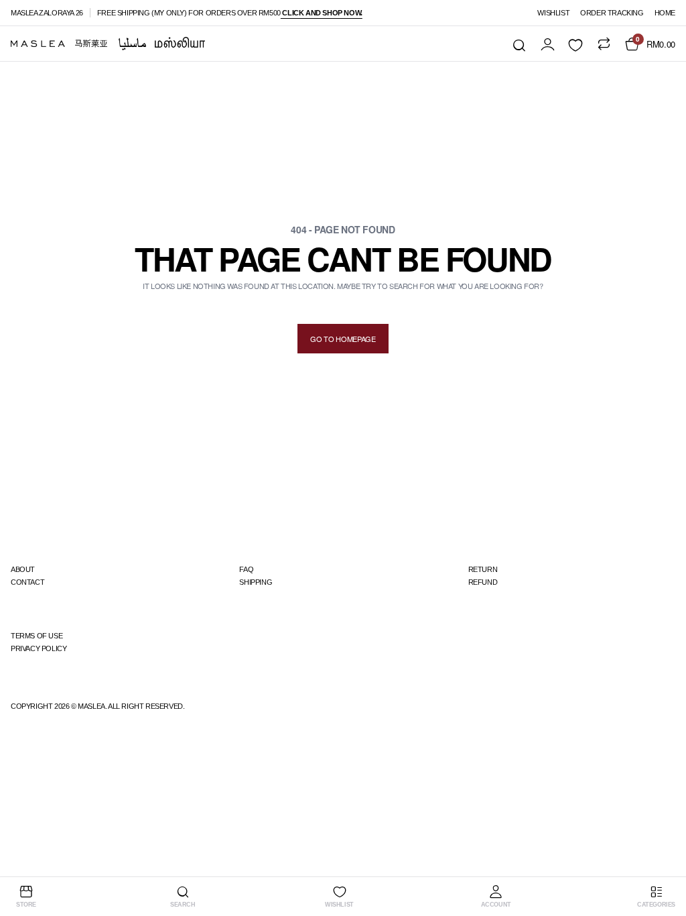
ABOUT (23, 569)
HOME (665, 13)
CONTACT (27, 582)
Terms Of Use (36, 636)
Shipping (255, 582)
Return (483, 569)
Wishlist (553, 13)
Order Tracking (611, 13)
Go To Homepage (343, 338)
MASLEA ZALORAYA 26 (47, 13)
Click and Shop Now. (321, 13)
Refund (483, 582)
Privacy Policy (38, 648)
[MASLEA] (108, 43)
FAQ (246, 569)
